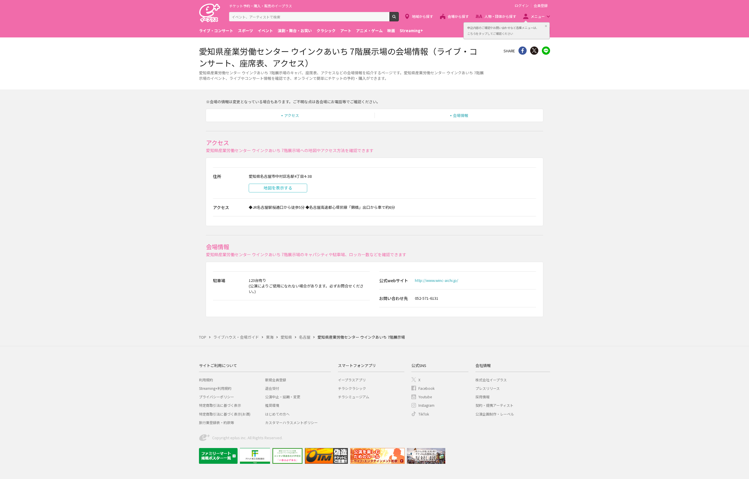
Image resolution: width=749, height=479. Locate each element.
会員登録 (541, 6)
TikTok (423, 413)
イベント (265, 30)
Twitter (534, 50)
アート (345, 30)
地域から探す (422, 16)
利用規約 (206, 379)
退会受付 (272, 388)
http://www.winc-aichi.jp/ (436, 280)
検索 (398, 19)
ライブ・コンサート (216, 30)
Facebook (426, 388)
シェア (522, 50)
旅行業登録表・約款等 (216, 422)
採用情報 (482, 396)
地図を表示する (278, 188)
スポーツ (245, 30)
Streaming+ (411, 30)
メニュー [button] (538, 16)
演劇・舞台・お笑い (295, 30)
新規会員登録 (275, 379)
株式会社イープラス (491, 379)
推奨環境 (272, 405)
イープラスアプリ (352, 379)
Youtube (425, 396)
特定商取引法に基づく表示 (220, 405)
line (546, 50)
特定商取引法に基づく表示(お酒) (224, 413)
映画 (391, 30)
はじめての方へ (277, 413)
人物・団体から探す (500, 16)
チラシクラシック (352, 388)
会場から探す (458, 16)
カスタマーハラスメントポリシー (291, 422)
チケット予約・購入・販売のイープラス (260, 5)
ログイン (522, 6)
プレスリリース (487, 388)
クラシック (326, 30)
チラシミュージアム (353, 396)
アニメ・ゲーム (369, 30)
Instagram (426, 405)
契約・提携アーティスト (494, 405)
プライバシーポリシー (216, 396)
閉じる (546, 26)
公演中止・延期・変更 (282, 396)
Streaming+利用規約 (215, 388)
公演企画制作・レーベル (494, 413)
